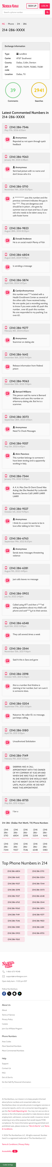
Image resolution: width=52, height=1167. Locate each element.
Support (5, 1063)
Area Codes (6, 1041)
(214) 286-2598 (19, 674)
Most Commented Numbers (13, 1050)
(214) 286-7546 (19, 127)
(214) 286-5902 (19, 593)
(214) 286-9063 (19, 381)
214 (18, 24)
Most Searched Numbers (11, 1046)
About (4, 1010)
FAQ (3, 1073)
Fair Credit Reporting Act (17, 1111)
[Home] (10, 6)
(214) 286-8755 (18, 800)
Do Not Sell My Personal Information (16, 1082)
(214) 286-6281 (18, 568)
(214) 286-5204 (19, 703)
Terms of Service (8, 1015)
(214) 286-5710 (18, 186)
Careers (5, 1024)
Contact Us (6, 1068)
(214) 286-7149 (18, 755)
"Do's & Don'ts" (35, 1126)
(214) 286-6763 (18, 538)
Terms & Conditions (9, 1144)
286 (25, 24)
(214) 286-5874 (19, 280)
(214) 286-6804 (19, 254)
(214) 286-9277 (18, 327)
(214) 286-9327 (18, 508)
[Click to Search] (47, 12)
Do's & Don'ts (7, 1077)
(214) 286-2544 (19, 648)
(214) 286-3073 (19, 416)
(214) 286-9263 (18, 156)
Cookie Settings (8, 1165)
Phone (11, 24)
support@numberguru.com (16, 976)
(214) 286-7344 (19, 476)
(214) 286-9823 (19, 228)
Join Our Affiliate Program (12, 1028)
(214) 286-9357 (18, 443)
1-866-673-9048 (13, 971)
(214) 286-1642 (18, 354)
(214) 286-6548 (19, 623)
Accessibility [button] (7, 1151)
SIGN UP (32, 6)
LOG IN (44, 6)
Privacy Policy (7, 1019)
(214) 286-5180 (19, 730)
